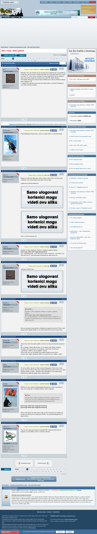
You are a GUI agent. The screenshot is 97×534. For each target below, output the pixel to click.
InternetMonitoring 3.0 (76, 227)
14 (39, 58)
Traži (82, 2)
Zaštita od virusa (71, 515)
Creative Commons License (71, 519)
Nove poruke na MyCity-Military (78, 174)
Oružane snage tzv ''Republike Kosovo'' (81, 208)
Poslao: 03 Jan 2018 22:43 (10, 243)
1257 (35, 60)
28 (16, 60)
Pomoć (87, 2)
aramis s (5, 426)
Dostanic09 (6, 340)
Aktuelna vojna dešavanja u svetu (17, 47)
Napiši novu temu (9, 55)
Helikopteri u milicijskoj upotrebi (79, 178)
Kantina (64, 2)
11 (30, 58)
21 (59, 58)
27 (13, 60)
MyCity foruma (32, 527)
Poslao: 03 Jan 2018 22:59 (10, 262)
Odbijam (70, 532)
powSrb (5, 384)
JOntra (5, 364)
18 (51, 58)
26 (11, 60)
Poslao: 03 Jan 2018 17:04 (10, 65)
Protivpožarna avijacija (76, 182)
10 (27, 58)
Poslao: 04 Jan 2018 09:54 (10, 422)
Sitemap (49, 511)
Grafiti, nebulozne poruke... (77, 222)
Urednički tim (56, 511)
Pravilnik (70, 2)
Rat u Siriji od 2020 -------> (77, 141)
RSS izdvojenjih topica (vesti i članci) (80, 168)
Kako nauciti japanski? (76, 247)
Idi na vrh (64, 474)
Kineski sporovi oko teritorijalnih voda (80, 136)
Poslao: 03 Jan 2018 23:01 (10, 299)
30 (22, 60)
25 (8, 60)
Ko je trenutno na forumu (10, 488)
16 (45, 58)
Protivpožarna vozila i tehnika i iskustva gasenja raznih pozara (81, 202)
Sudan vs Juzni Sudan (76, 149)
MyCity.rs (65, 515)
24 (5, 60)
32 (28, 60)
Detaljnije (79, 490)
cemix (4, 175)
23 (2, 60)
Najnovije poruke (41, 511)
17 (48, 58)
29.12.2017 (64, 54)
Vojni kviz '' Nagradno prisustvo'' (79, 187)
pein (4, 69)
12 (33, 58)
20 (56, 58)
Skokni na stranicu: (54, 63)
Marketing (92, 2)
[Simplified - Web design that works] (74, 520)
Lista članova (77, 2)
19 (53, 58)
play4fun (5, 247)
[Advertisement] (48, 33)
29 (19, 60)
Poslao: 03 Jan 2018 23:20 (10, 336)
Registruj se (58, 2)
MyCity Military (44, 2)
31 (25, 60)
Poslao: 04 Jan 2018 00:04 (10, 360)
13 (36, 58)
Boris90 (5, 303)
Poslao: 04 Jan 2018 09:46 (10, 380)
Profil (25, 119)
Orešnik (72, 95)
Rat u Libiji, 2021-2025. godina (78, 145)
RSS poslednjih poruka (76, 164)
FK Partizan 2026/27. (76, 218)
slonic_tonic (6, 130)
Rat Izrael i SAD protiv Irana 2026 (79, 79)
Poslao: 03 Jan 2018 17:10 (10, 126)
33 (31, 60)
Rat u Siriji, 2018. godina (33, 47)
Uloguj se (52, 2)
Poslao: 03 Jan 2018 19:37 (10, 171)
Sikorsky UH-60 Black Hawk (78, 197)
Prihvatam (60, 532)
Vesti (61, 515)
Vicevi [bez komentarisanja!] (78, 243)
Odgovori (22, 55)
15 (42, 58)
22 (62, 58)
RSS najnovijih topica (76, 159)
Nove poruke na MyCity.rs (76, 214)
